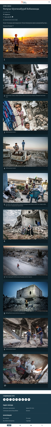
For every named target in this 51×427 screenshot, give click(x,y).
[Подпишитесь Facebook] (7, 399)
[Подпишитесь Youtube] (13, 399)
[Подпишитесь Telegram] (16, 399)
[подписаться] (29, 399)
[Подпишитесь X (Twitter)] (10, 399)
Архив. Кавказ (7, 6)
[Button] (6, 15)
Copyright (28, 420)
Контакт (28, 410)
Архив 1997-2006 (30, 408)
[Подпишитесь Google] (4, 399)
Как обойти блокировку (8, 420)
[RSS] (23, 399)
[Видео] (31, 425)
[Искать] (42, 425)
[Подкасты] (26, 399)
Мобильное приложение (9, 408)
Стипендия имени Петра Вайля (10, 410)
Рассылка (28, 418)
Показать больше (8, 26)
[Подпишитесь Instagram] (19, 399)
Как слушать (6, 418)
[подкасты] (20, 425)
